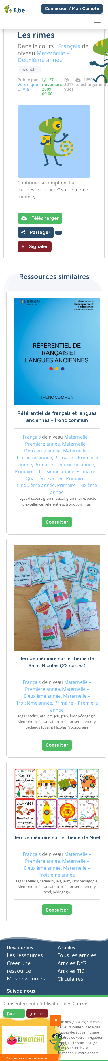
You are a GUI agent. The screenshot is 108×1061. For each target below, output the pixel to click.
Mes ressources (26, 978)
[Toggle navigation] (97, 20)
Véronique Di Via (28, 87)
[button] (58, 233)
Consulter (57, 522)
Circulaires (70, 979)
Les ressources (25, 955)
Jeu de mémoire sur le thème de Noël (57, 837)
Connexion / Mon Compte (72, 9)
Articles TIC (71, 971)
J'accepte (14, 1013)
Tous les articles (77, 955)
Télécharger (44, 218)
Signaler (38, 246)
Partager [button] (39, 232)
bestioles (30, 69)
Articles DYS (72, 963)
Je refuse (37, 1013)
